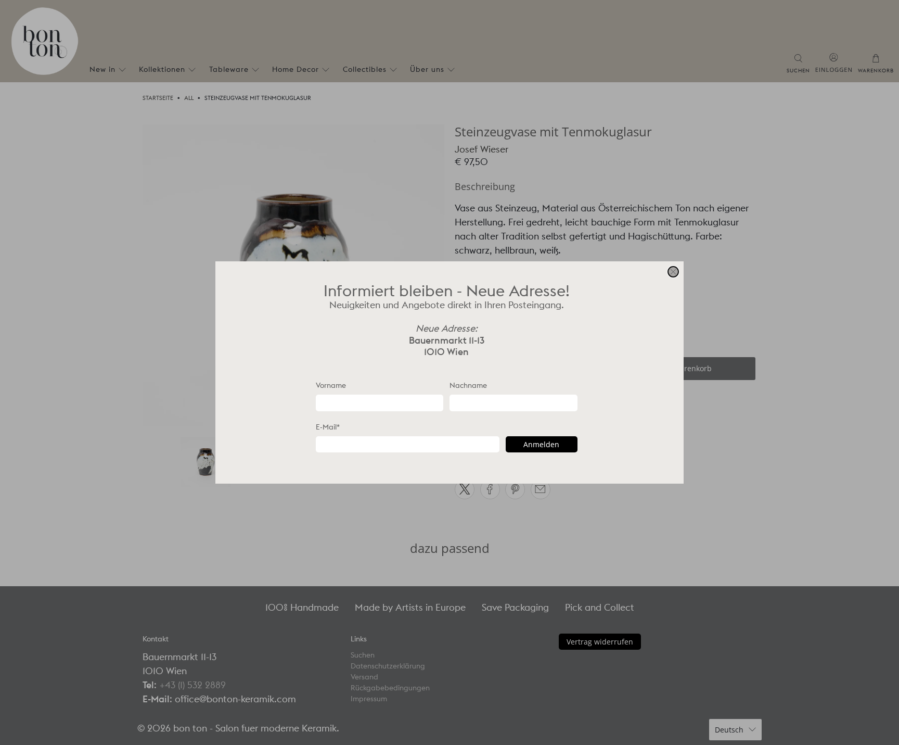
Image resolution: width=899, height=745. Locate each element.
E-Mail (328, 427)
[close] (673, 272)
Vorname (331, 385)
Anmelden (541, 444)
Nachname (468, 385)
